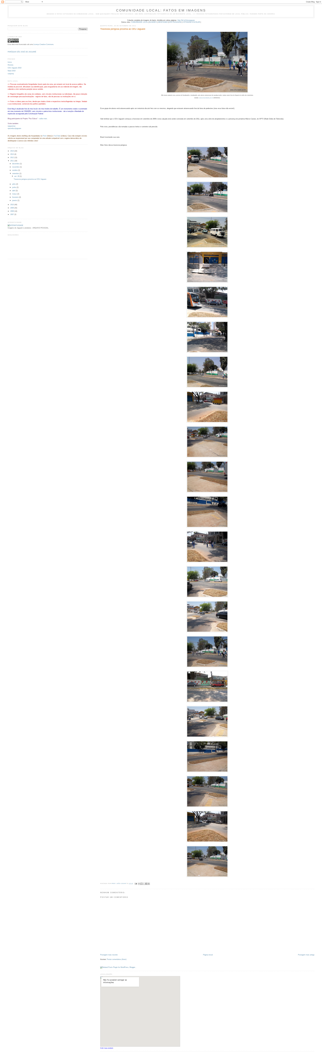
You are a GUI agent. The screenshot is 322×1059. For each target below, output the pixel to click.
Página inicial (208, 955)
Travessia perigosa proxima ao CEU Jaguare (30, 179)
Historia (10, 65)
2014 (12, 151)
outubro (15, 170)
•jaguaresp (11, 126)
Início (10, 62)
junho (14, 187)
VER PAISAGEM (175, 22)
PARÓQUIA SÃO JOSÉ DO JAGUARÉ (22, 52)
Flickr (45, 136)
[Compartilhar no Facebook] (146, 883)
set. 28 (17, 176)
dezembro (16, 164)
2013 (12, 154)
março (14, 194)
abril (14, 191)
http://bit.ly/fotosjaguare (186, 20)
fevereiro (15, 197)
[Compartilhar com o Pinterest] (148, 883)
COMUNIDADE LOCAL (139, 22)
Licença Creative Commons (43, 44)
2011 (12, 161)
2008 (12, 211)
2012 (12, 157)
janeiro (14, 200)
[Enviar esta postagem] (136, 883)
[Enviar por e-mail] (139, 883)
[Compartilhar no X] (144, 883)
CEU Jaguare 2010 (14, 68)
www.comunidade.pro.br (206, 97)
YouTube (57, 136)
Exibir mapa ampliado (106, 1048)
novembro (16, 167)
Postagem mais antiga (306, 955)
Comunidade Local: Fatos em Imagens (161, 10)
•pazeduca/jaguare (14, 128)
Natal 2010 (11, 71)
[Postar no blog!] (141, 883)
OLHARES (153, 22)
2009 (12, 208)
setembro (15, 173)
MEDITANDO (163, 22)
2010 (12, 205)
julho (14, 184)
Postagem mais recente (109, 955)
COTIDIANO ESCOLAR (191, 22)
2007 (12, 214)
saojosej (11, 74)
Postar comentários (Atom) (116, 959)
